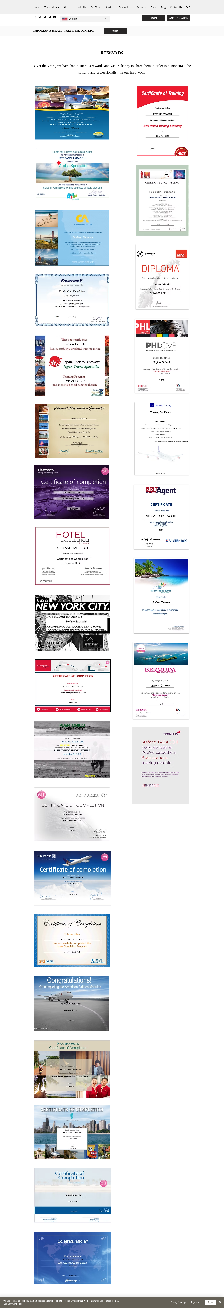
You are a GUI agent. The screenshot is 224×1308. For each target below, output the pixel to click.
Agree (210, 1302)
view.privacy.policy (13, 1304)
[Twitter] (44, 17)
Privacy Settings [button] (178, 1302)
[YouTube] (54, 17)
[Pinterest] (49, 17)
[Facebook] (35, 17)
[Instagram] (39, 17)
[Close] (220, 1302)
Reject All (195, 1302)
